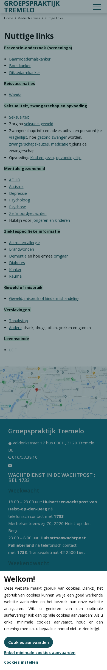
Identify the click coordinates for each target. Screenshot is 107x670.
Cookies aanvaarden (28, 642)
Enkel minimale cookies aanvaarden (39, 652)
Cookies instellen (21, 662)
